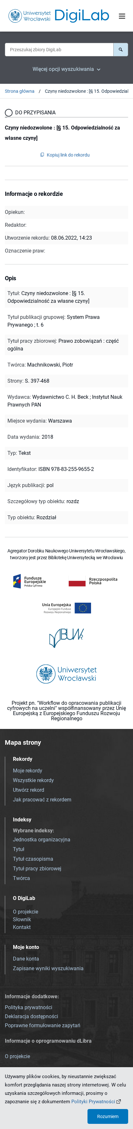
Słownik (22, 919)
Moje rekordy (27, 771)
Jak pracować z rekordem (42, 800)
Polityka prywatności (28, 1007)
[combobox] (59, 49)
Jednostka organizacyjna (41, 840)
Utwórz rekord (28, 790)
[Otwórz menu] (122, 16)
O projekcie (25, 912)
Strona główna (20, 91)
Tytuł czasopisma (33, 859)
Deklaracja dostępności (31, 1016)
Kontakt (22, 927)
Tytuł (18, 849)
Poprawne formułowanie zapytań (42, 1025)
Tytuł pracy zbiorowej (37, 869)
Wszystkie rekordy (33, 780)
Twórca (21, 878)
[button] (120, 49)
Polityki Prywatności (93, 1102)
